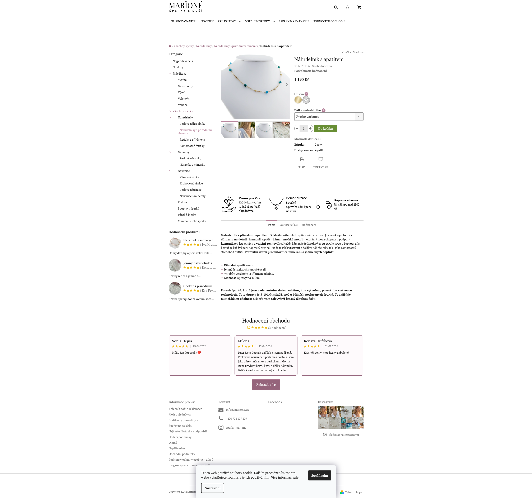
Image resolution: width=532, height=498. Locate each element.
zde (296, 477)
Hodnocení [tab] (309, 225)
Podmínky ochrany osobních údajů (191, 459)
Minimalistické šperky (191, 221)
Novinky (178, 67)
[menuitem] (184, 21)
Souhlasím (319, 475)
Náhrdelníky (185, 117)
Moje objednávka (180, 414)
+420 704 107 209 (236, 419)
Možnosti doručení (307, 139)
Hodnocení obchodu (266, 320)
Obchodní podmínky (182, 454)
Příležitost (179, 73)
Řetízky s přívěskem (192, 139)
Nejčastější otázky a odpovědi (188, 431)
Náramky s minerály (192, 164)
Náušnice (183, 171)
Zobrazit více (266, 384)
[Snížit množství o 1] (297, 128)
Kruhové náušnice (191, 183)
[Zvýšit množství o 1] (310, 128)
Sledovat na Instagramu (344, 435)
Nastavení (213, 488)
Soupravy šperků (188, 208)
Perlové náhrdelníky (192, 124)
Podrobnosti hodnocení (310, 71)
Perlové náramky (190, 158)
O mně (173, 443)
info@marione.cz (237, 410)
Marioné (358, 52)
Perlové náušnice (190, 190)
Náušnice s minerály (192, 196)
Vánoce (182, 105)
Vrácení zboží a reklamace (185, 409)
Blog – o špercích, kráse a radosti (189, 465)
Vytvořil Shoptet (354, 492)
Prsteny (182, 202)
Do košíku (325, 128)
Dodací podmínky (180, 437)
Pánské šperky (186, 215)
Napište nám (177, 448)
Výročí (181, 92)
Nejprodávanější (183, 61)
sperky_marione (236, 427)
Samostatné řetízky (191, 146)
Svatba (182, 80)
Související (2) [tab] (288, 225)
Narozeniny (185, 86)
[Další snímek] (287, 84)
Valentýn (183, 98)
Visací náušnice (189, 177)
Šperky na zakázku (180, 426)
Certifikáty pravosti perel (184, 420)
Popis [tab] (271, 225)
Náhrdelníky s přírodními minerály (194, 131)
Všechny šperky (183, 111)
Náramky (183, 152)
